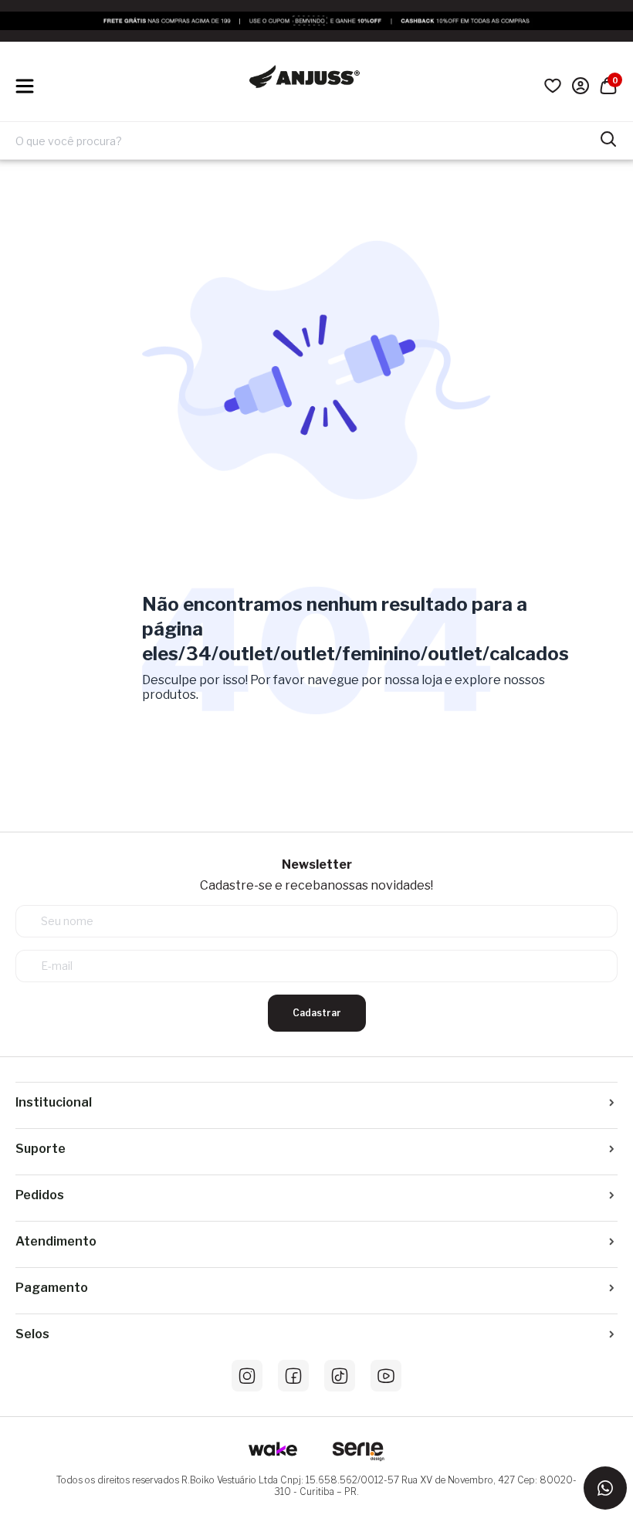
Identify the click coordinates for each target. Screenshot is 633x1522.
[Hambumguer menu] (24, 86)
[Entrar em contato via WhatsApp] (605, 1488)
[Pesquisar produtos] (608, 137)
